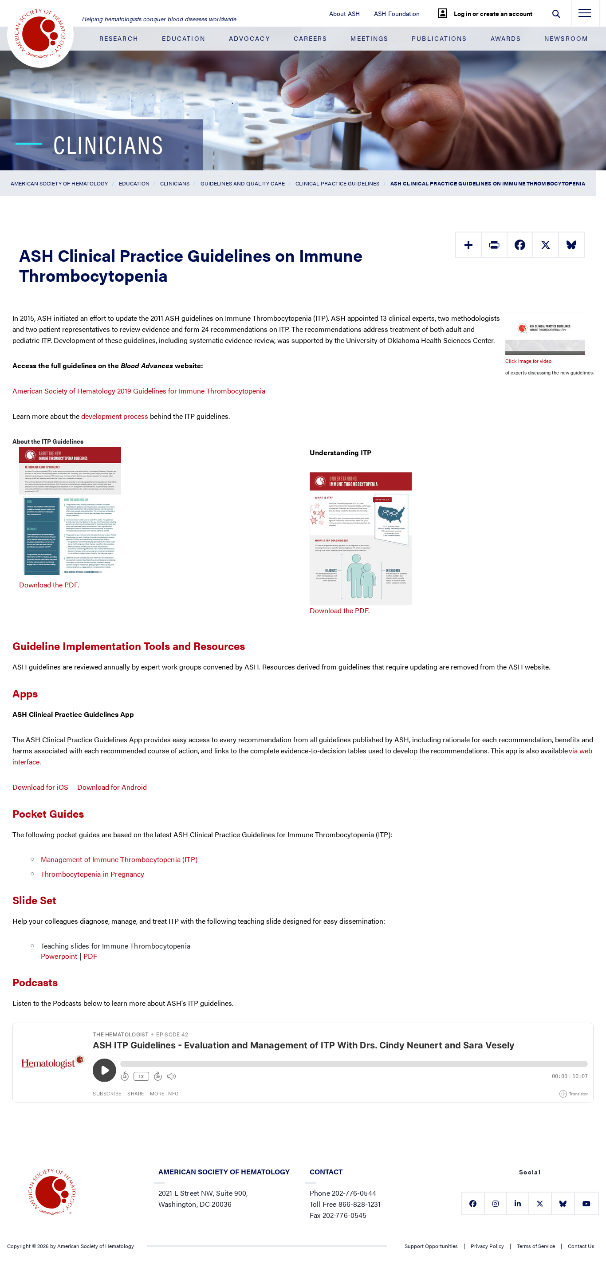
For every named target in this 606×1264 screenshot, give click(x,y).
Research (118, 38)
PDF (91, 956)
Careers (310, 38)
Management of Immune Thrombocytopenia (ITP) (119, 859)
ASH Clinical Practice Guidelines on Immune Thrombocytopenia (487, 183)
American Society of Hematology (59, 183)
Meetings (369, 38)
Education (183, 38)
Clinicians (174, 183)
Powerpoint (59, 956)
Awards (506, 38)
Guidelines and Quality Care (243, 183)
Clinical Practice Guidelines (337, 183)
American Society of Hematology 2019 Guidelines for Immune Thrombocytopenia (138, 391)
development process (114, 416)
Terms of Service (536, 1246)
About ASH (344, 13)
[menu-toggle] (584, 15)
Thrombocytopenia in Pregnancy (93, 874)
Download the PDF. (49, 584)
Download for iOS (40, 787)
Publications (439, 38)
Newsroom (566, 38)
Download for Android (112, 787)
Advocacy (249, 38)
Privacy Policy (487, 1246)
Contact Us (581, 1246)
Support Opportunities (431, 1246)
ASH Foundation (397, 13)
